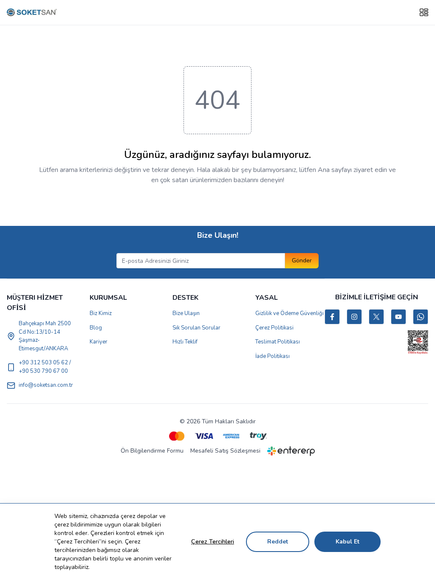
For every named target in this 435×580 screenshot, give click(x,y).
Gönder (302, 260)
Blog (96, 328)
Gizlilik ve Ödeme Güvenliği (289, 313)
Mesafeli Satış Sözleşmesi (225, 451)
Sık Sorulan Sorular (196, 328)
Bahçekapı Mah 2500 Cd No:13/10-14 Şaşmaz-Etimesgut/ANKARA (45, 336)
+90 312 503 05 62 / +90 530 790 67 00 (45, 367)
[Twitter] (376, 316)
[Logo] (32, 12)
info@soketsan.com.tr (46, 385)
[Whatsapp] (420, 316)
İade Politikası (272, 356)
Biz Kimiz (101, 313)
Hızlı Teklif (185, 342)
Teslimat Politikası (277, 342)
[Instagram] (354, 316)
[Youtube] (398, 316)
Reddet (277, 542)
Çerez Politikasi (274, 328)
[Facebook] (332, 316)
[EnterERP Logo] (291, 451)
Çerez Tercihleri (212, 542)
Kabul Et (347, 542)
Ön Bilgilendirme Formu (152, 451)
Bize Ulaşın (186, 313)
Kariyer (98, 342)
